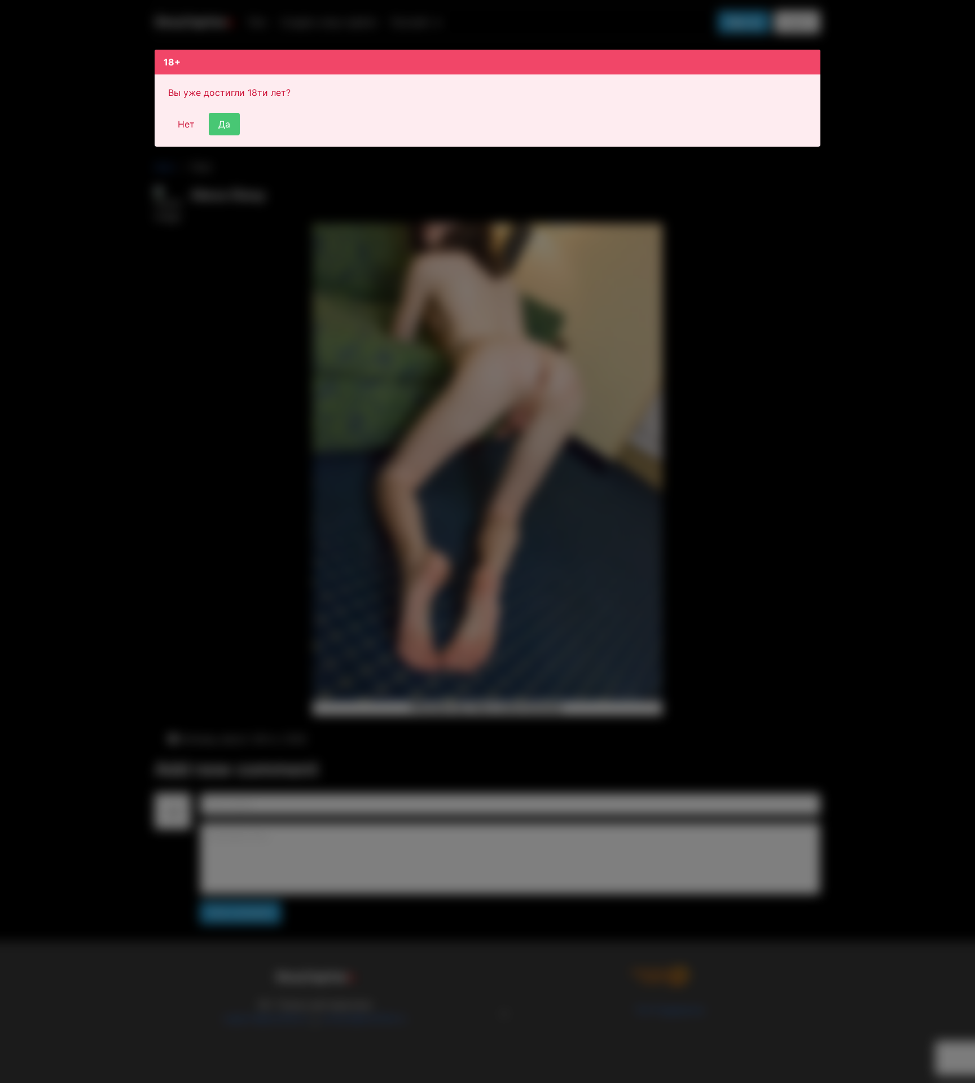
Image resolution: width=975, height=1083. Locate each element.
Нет (186, 124)
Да (224, 124)
